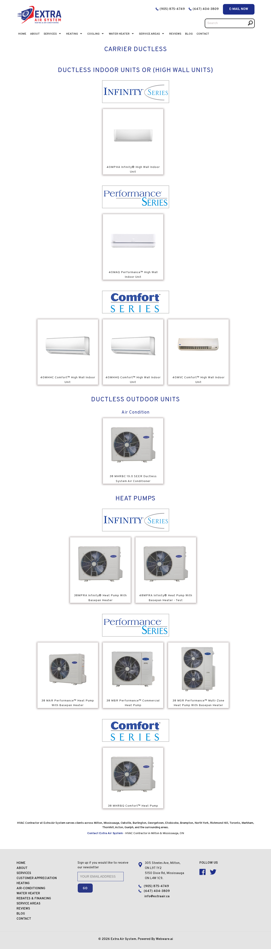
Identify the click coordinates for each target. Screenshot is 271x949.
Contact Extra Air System (105, 833)
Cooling (93, 34)
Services (50, 34)
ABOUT (22, 868)
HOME (21, 863)
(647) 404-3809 (206, 9)
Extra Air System (123, 939)
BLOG (189, 34)
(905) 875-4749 (172, 9)
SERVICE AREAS (28, 904)
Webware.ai (164, 939)
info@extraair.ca (157, 897)
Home (22, 34)
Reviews (175, 34)
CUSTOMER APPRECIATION (37, 878)
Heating (72, 34)
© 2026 (104, 939)
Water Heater (119, 34)
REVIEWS (23, 909)
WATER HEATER (28, 894)
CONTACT (202, 34)
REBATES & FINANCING (34, 899)
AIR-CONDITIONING (31, 888)
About (35, 34)
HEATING (23, 883)
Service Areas (149, 34)
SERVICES (24, 873)
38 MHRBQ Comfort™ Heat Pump (133, 806)
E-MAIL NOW (238, 9)
